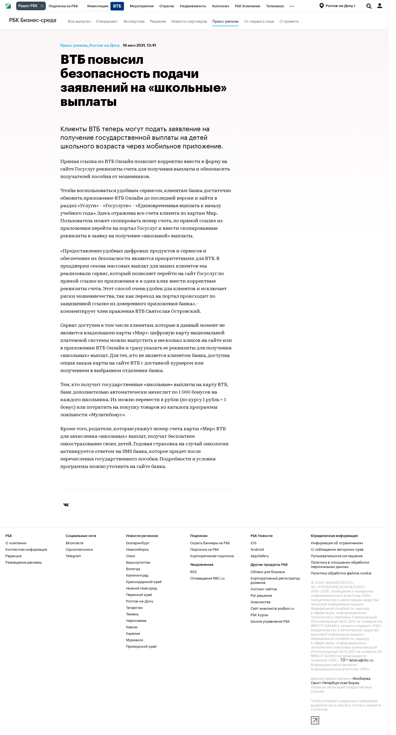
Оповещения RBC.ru (207, 577)
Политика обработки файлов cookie (341, 572)
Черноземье (136, 620)
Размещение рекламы (23, 561)
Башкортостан (138, 561)
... (291, 5)
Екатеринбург (138, 542)
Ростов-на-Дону (104, 45)
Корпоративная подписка (212, 555)
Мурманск (134, 639)
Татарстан (134, 607)
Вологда (133, 568)
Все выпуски (79, 21)
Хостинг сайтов (264, 588)
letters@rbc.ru (361, 659)
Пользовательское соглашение (337, 555)
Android (257, 549)
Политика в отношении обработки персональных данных (340, 564)
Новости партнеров (189, 21)
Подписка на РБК (204, 549)
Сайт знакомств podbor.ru (272, 608)
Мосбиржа (361, 678)
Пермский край (139, 594)
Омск (130, 555)
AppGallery (260, 555)
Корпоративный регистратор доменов (275, 580)
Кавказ (131, 626)
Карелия (133, 633)
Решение (158, 21)
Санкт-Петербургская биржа (335, 682)
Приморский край (141, 646)
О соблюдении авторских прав (337, 549)
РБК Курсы (259, 614)
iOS (253, 542)
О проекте (289, 21)
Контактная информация (26, 549)
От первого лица (259, 21)
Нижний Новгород (141, 587)
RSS (193, 571)
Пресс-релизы (225, 21)
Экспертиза (134, 21)
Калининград (137, 574)
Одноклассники (79, 549)
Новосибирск (137, 549)
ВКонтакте (74, 542)
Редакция (13, 555)
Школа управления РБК (270, 620)
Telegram (73, 555)
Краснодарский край (144, 581)
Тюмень (132, 613)
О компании (15, 542)
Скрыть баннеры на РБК (210, 542)
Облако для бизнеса (268, 571)
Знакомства (260, 601)
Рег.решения (261, 595)
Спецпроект (107, 21)
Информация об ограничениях (337, 542)
